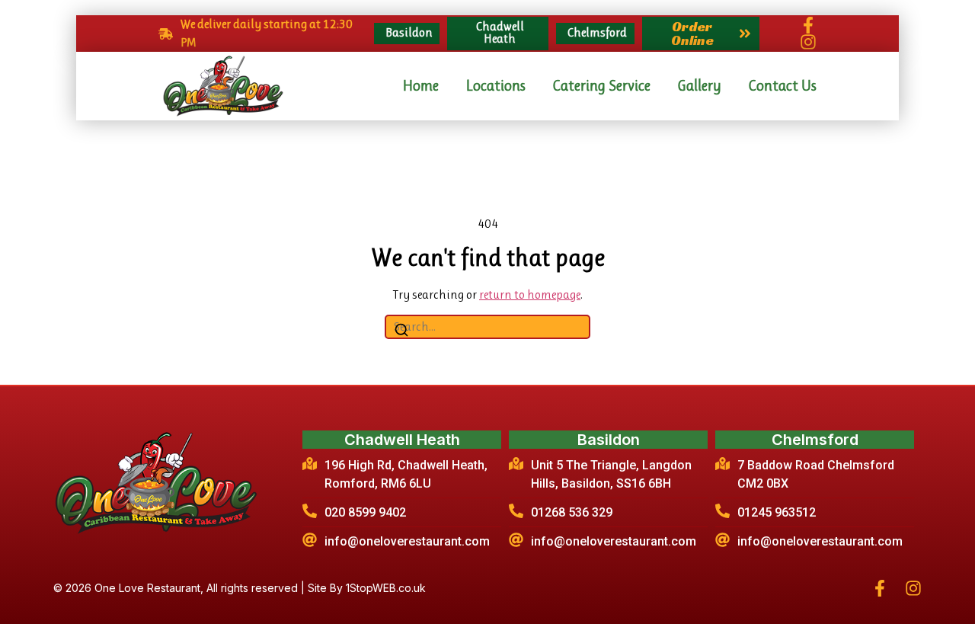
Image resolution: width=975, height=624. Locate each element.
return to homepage (529, 294)
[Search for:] (487, 327)
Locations (495, 85)
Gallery (699, 85)
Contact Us (782, 85)
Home (420, 85)
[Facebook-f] (808, 25)
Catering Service (601, 85)
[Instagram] (808, 42)
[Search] (401, 332)
